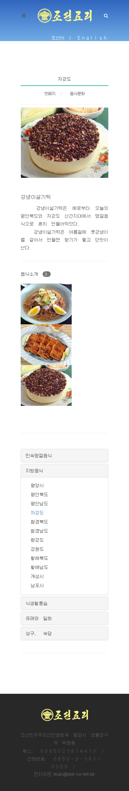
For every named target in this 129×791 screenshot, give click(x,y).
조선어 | (62, 37)
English (93, 37)
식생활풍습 (37, 603)
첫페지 (49, 93)
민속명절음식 (39, 455)
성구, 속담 (39, 633)
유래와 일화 (39, 618)
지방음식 (34, 470)
